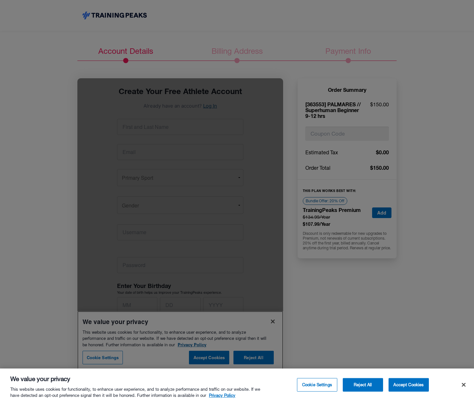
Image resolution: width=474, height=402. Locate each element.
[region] (237, 385)
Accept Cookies (408, 384)
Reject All (363, 384)
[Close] (464, 385)
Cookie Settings (317, 384)
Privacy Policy (222, 395)
